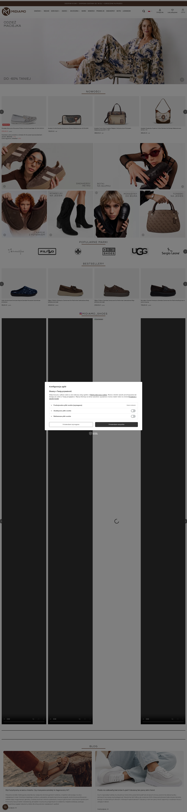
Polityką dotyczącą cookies (98, 395)
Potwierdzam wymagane (71, 424)
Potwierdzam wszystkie (116, 424)
